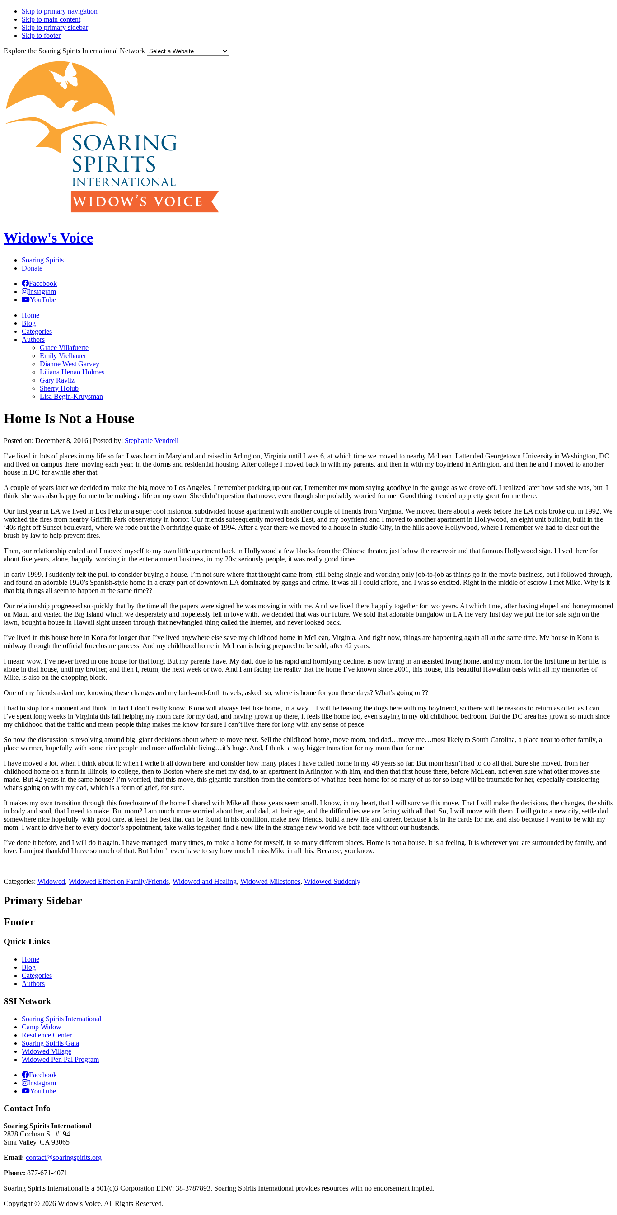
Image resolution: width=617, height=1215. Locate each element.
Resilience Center (47, 1035)
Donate (32, 268)
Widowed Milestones (270, 881)
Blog (29, 967)
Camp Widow (41, 1027)
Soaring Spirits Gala (50, 1043)
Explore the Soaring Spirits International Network (74, 51)
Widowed (51, 881)
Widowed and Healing (205, 881)
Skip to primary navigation (60, 11)
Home (30, 959)
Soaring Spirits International (61, 1019)
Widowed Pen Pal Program (60, 1059)
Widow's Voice (48, 237)
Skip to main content (51, 19)
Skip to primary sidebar (55, 27)
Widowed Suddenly (332, 881)
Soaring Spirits (43, 260)
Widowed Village (46, 1051)
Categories (37, 975)
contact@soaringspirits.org (64, 1157)
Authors (33, 983)
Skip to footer (41, 35)
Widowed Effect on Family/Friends (119, 881)
